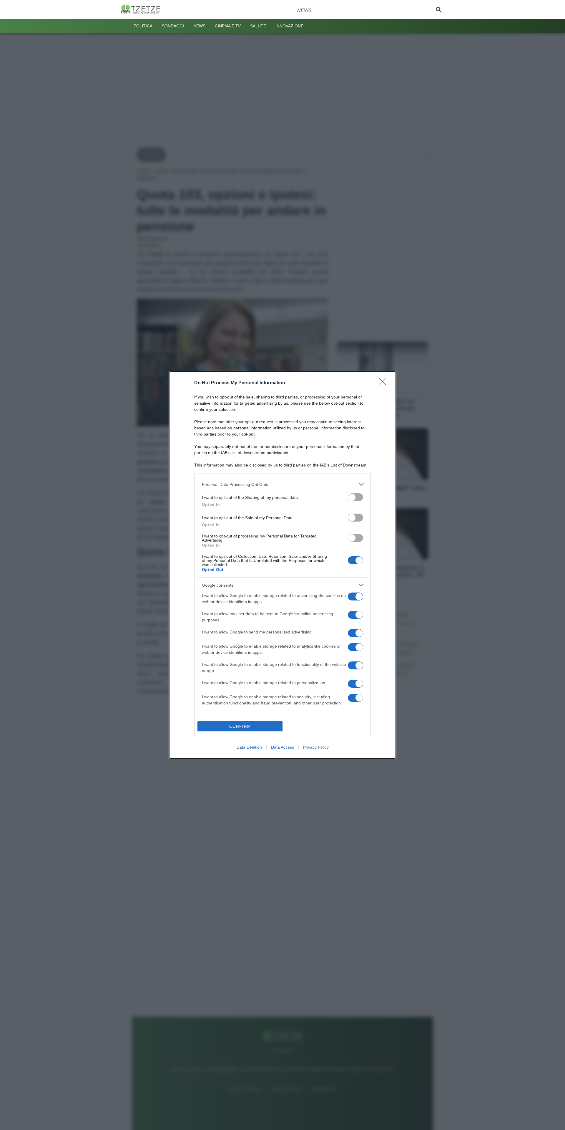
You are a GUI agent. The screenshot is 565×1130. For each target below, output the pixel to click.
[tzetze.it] (142, 9)
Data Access (282, 747)
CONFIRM (240, 726)
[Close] (384, 383)
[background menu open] (124, 26)
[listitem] (282, 484)
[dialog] (282, 565)
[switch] (355, 497)
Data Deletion (249, 747)
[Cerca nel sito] (439, 9)
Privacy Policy (316, 747)
